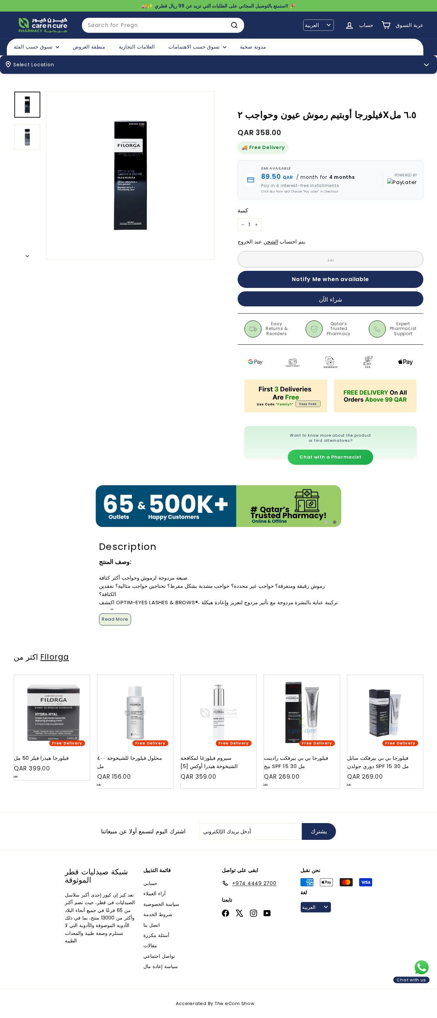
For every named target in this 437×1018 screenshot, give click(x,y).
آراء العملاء (154, 893)
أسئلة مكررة (156, 935)
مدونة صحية (253, 46)
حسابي (150, 883)
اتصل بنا (151, 925)
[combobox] (163, 25)
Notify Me (78, 677)
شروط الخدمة (157, 914)
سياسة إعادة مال (160, 966)
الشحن (271, 241)
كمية (243, 210)
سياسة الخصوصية (161, 904)
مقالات (150, 945)
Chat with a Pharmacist (330, 457)
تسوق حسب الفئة (34, 46)
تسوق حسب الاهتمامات (194, 46)
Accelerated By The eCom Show (215, 1003)
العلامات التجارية (137, 46)
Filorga (54, 656)
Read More (115, 619)
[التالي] (27, 254)
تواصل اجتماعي (159, 956)
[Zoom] (130, 175)
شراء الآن (330, 299)
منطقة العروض (89, 46)
